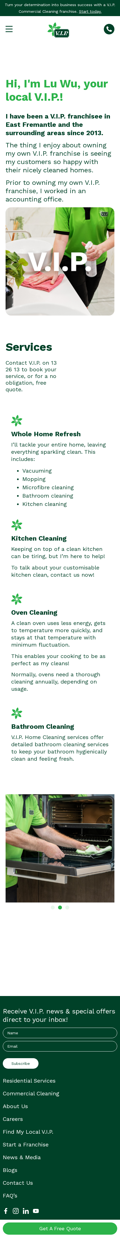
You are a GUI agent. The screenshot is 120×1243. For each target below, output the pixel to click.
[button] (53, 907)
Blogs (10, 1170)
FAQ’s (10, 1195)
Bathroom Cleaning (42, 726)
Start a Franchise (26, 1144)
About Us (15, 1106)
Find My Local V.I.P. (28, 1131)
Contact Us (18, 1182)
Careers (13, 1119)
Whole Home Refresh (46, 434)
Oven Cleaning (34, 612)
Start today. (90, 11)
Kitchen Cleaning (39, 538)
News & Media (22, 1157)
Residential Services (29, 1080)
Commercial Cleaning (31, 1093)
